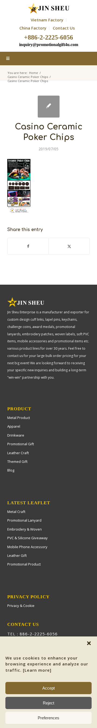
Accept (48, 688)
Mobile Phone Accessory (27, 546)
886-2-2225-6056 (39, 633)
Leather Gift (17, 555)
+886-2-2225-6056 (48, 37)
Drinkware (15, 435)
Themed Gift (17, 461)
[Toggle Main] (48, 58)
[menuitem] (47, 20)
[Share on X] (69, 246)
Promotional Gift (20, 443)
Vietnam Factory (47, 19)
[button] (89, 643)
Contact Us (64, 28)
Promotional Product (24, 564)
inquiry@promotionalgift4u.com (48, 44)
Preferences (48, 718)
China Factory (32, 28)
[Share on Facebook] (28, 246)
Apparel (13, 426)
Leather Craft (18, 452)
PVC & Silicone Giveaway (27, 537)
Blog (10, 470)
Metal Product (18, 417)
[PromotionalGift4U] (48, 8)
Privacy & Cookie (20, 605)
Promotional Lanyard (24, 520)
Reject (48, 703)
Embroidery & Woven (24, 529)
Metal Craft (16, 511)
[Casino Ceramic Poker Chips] (49, 107)
